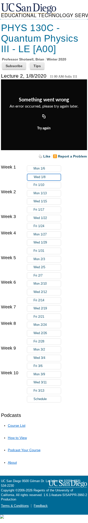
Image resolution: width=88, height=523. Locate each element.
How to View (17, 438)
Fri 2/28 (38, 341)
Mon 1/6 (39, 168)
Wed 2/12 (40, 292)
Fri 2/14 (38, 300)
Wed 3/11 (40, 382)
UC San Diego (29, 8)
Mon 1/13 (40, 193)
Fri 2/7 (38, 275)
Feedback (41, 506)
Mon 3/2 (39, 349)
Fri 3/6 (38, 366)
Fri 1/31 (38, 251)
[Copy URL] (44, 117)
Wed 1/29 (40, 242)
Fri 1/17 (38, 209)
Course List (16, 425)
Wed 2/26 (40, 333)
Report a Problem (72, 156)
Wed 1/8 (39, 177)
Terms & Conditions (15, 506)
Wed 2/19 (40, 308)
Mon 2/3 (39, 259)
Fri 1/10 (38, 185)
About (12, 462)
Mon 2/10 (40, 283)
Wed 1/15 (40, 201)
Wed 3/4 (39, 358)
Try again (44, 128)
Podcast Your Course (24, 450)
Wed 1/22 (40, 218)
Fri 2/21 (38, 316)
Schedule (40, 399)
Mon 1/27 (40, 234)
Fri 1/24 (38, 226)
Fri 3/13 (38, 390)
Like (46, 156)
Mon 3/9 (39, 374)
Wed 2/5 (39, 267)
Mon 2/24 (40, 325)
